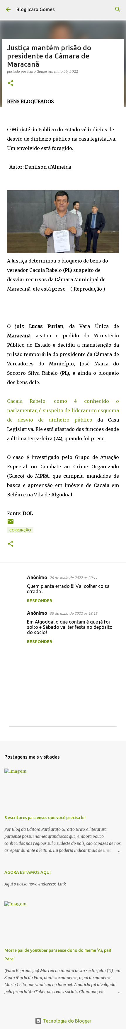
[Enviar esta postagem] (10, 524)
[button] (10, 83)
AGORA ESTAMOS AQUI (27, 872)
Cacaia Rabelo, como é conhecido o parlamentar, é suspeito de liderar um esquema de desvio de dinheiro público (63, 410)
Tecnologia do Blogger (66, 1020)
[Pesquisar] (117, 9)
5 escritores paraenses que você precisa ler (45, 817)
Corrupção (20, 530)
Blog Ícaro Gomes (35, 9)
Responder (39, 600)
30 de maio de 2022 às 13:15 (73, 613)
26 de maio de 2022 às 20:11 (73, 578)
